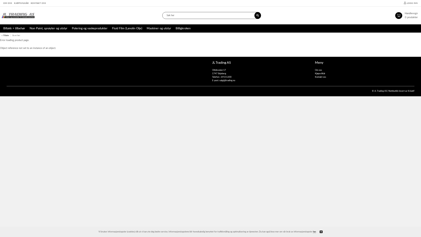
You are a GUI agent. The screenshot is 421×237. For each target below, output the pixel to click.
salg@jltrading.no (227, 80)
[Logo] (18, 15)
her (314, 232)
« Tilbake (5, 35)
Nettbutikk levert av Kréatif (401, 91)
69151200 (226, 77)
